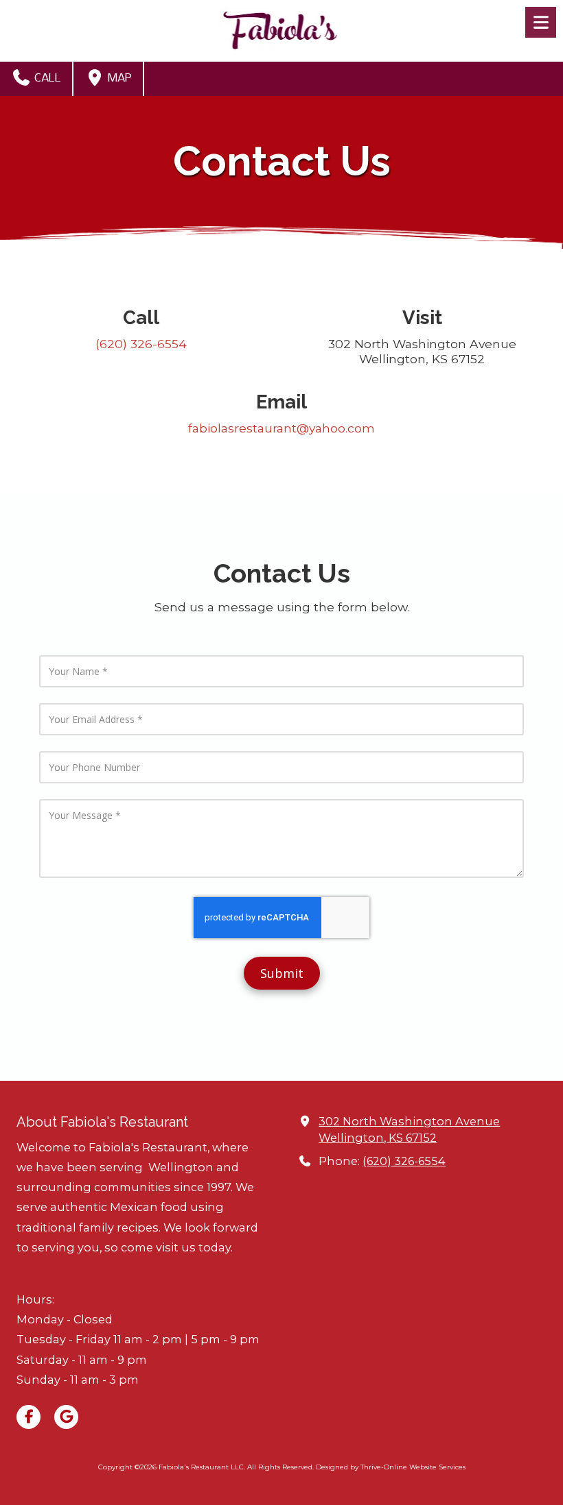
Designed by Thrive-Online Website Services (391, 1467)
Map (118, 78)
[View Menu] (540, 22)
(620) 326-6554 (404, 1161)
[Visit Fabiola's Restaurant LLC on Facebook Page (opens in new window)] (28, 1417)
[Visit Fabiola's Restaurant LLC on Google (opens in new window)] (66, 1417)
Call (46, 78)
